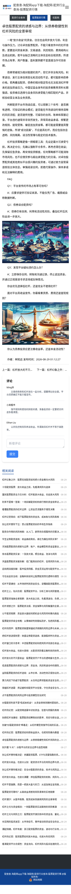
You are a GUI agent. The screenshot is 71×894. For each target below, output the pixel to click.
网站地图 (37, 879)
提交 (12, 454)
